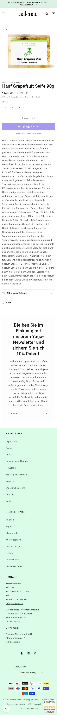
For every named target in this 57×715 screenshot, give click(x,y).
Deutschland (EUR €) (27, 673)
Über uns (10, 494)
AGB (8, 455)
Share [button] (8, 302)
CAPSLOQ (34, 700)
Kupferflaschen (13, 540)
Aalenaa (10, 520)
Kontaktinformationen (30, 709)
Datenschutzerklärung (17, 461)
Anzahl (5, 102)
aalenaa (13, 700)
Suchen (9, 448)
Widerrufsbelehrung (15, 488)
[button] (3, 14)
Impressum (11, 441)
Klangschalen (12, 533)
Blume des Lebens (15, 566)
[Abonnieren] (45, 413)
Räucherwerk (12, 559)
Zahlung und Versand (16, 475)
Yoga (8, 526)
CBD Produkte (13, 546)
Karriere (10, 501)
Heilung (9, 553)
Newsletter (11, 468)
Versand (14, 97)
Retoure (10, 481)
